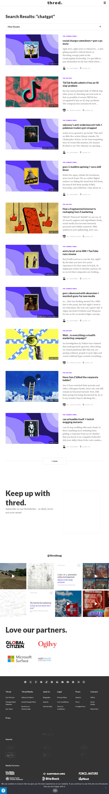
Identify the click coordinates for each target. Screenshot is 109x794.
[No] (105, 787)
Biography (46, 697)
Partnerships (47, 706)
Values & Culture (27, 697)
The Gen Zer (67, 78)
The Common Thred (70, 36)
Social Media (92, 703)
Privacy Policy (62, 697)
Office (92, 697)
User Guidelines (63, 702)
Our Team (9, 709)
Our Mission (10, 697)
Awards (46, 702)
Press (78, 702)
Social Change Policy (29, 702)
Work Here (94, 709)
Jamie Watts (74, 68)
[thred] (55, 3)
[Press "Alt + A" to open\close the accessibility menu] (3, 790)
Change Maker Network (11, 703)
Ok (55, 790)
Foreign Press (80, 706)
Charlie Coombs (75, 110)
